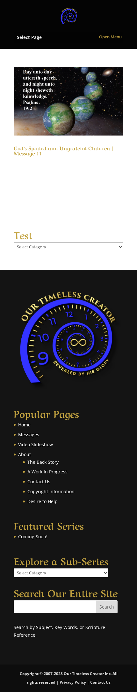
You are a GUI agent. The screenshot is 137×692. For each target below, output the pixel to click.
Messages (28, 435)
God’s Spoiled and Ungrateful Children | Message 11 (63, 150)
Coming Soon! (32, 536)
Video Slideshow (35, 444)
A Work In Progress (47, 472)
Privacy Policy (73, 682)
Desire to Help (42, 501)
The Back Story (43, 462)
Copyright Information (51, 491)
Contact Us (38, 481)
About (24, 454)
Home (24, 425)
